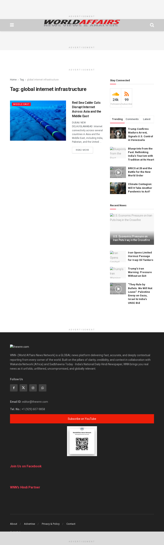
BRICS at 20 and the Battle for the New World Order (140, 172)
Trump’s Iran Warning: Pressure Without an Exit (140, 272)
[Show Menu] (12, 25)
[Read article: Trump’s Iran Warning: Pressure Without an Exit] (118, 272)
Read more (84, 149)
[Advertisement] (82, 6)
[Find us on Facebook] (14, 387)
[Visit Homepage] (82, 23)
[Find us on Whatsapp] (42, 387)
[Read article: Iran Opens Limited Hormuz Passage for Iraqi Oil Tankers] (118, 256)
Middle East (21, 104)
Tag (22, 79)
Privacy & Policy (51, 523)
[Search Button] (152, 25)
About (13, 523)
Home (13, 79)
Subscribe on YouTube (82, 418)
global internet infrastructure (43, 79)
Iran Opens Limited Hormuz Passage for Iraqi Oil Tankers (140, 256)
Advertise (29, 523)
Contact (70, 523)
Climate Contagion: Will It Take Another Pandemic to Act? (140, 188)
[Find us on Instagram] (33, 387)
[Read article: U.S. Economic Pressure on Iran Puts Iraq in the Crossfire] (132, 229)
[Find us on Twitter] (23, 387)
